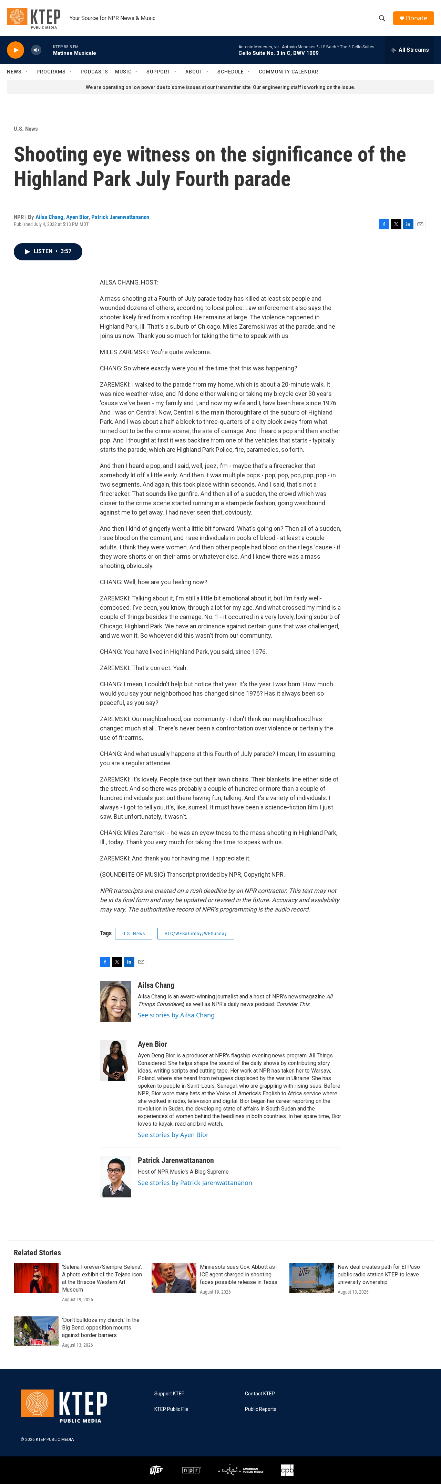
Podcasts (94, 71)
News (14, 71)
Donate (416, 18)
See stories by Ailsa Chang (176, 1015)
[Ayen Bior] (115, 1060)
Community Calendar (288, 71)
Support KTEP (169, 1393)
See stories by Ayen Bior (173, 1135)
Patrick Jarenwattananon (120, 216)
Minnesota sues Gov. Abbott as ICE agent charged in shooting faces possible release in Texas (238, 1274)
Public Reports (260, 1409)
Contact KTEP (260, 1393)
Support (158, 71)
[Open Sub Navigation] (27, 71)
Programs (51, 71)
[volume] (36, 50)
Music (123, 71)
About (194, 71)
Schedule (230, 71)
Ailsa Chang (49, 216)
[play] (15, 50)
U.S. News (26, 128)
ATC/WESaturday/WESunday (196, 933)
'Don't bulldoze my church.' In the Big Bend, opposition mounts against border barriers (101, 1327)
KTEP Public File (171, 1409)
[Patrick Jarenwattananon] (115, 1176)
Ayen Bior (77, 216)
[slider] (47, 49)
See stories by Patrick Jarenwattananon (195, 1182)
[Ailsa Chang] (115, 1001)
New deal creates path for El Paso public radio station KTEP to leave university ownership (379, 1274)
